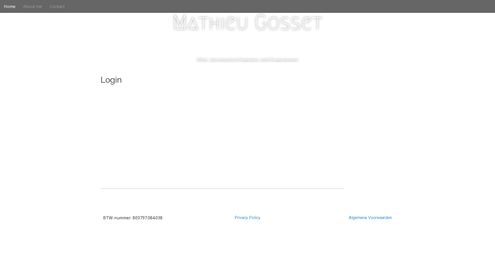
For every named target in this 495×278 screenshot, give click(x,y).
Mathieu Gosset (247, 22)
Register (252, 156)
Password (173, 118)
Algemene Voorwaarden (370, 217)
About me (32, 6)
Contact (57, 6)
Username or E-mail (183, 95)
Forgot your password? (222, 172)
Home (9, 6)
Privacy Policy (247, 217)
